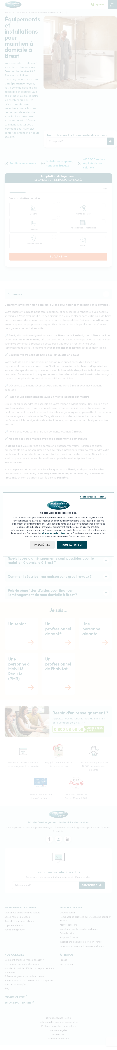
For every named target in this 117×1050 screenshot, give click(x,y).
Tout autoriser (71, 544)
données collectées (53, 533)
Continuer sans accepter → (93, 497)
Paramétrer (42, 544)
